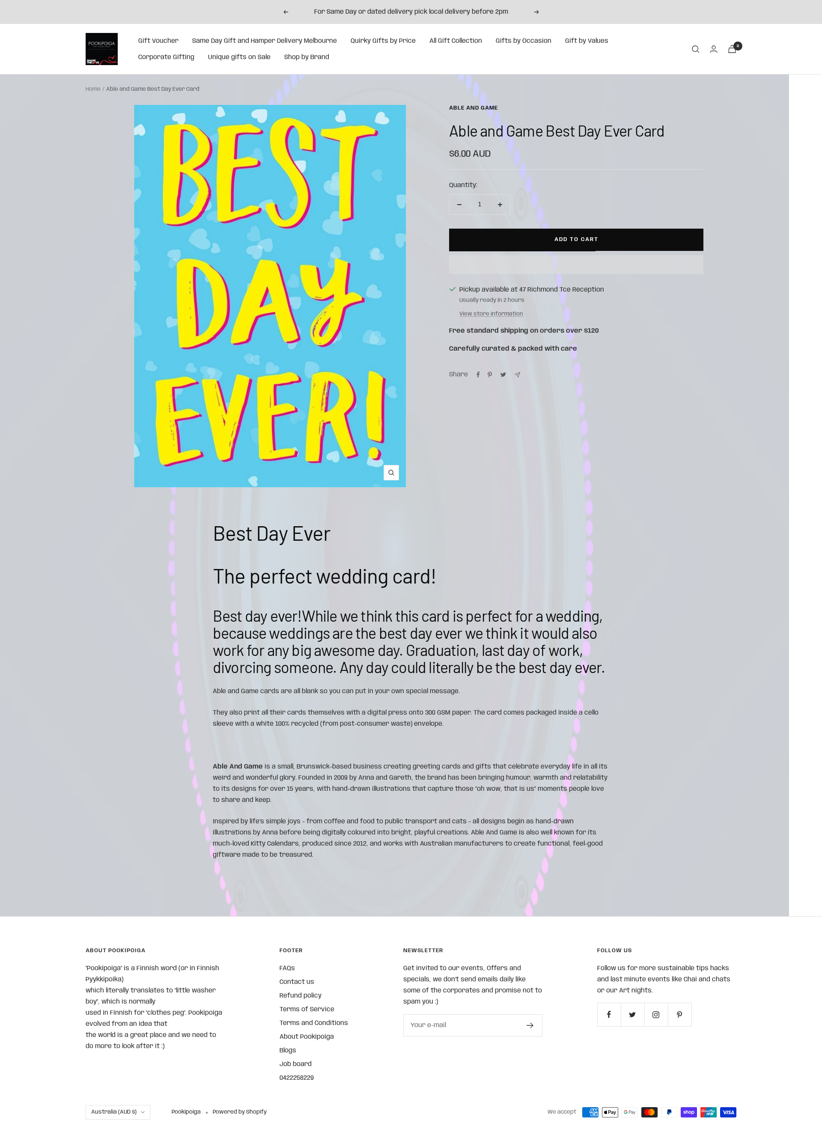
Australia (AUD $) (114, 1112)
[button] (576, 264)
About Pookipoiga (307, 1037)
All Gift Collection (455, 41)
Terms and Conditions (314, 1023)
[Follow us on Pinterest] (679, 1014)
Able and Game (473, 108)
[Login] (714, 49)
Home (93, 89)
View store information (491, 314)
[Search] (696, 49)
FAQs (287, 968)
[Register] (530, 1025)
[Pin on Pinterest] (490, 375)
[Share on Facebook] (478, 375)
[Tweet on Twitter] (503, 375)
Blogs (288, 1050)
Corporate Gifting (166, 57)
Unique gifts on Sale (239, 57)
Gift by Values (586, 41)
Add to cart (576, 239)
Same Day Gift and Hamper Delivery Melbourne (264, 41)
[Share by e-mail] (517, 375)
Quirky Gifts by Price (383, 41)
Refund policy (301, 995)
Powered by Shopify (240, 1112)
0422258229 (297, 1078)
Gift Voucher (158, 41)
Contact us (297, 982)
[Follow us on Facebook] (609, 1014)
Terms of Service (307, 1009)
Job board (296, 1064)
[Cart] (732, 49)
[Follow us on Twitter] (632, 1014)
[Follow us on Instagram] (656, 1014)
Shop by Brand (306, 57)
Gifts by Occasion (523, 41)
